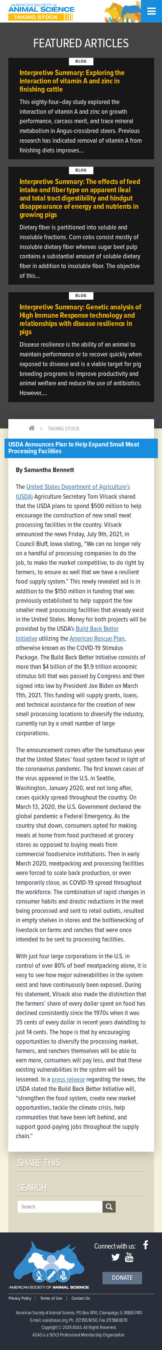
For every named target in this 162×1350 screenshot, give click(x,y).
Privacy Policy (20, 1299)
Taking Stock (63, 429)
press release (68, 1079)
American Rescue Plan (97, 639)
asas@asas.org (54, 1320)
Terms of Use (51, 1299)
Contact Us (81, 1299)
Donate (122, 1278)
